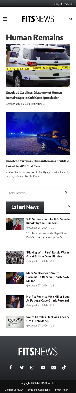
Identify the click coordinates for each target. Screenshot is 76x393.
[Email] (55, 367)
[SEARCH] (66, 192)
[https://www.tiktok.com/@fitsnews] (64, 367)
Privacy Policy (61, 389)
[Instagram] (34, 367)
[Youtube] (45, 367)
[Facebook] (13, 367)
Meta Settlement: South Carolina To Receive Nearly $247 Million (47, 277)
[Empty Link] (65, 206)
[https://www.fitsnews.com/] (38, 351)
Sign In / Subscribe (65, 3)
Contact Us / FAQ (14, 389)
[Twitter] (24, 367)
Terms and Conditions (38, 389)
